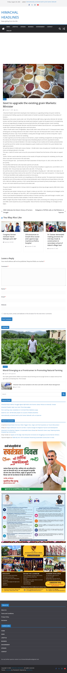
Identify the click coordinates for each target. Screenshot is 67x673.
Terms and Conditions (7, 613)
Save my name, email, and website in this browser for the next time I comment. (28, 314)
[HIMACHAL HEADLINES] (3, 29)
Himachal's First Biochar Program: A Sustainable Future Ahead (18, 430)
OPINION (23, 26)
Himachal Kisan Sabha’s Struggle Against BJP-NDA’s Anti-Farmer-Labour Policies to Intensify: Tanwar (28, 404)
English (9, 30)
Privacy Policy (5, 617)
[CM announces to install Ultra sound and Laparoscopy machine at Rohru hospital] (33, 222)
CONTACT (4, 651)
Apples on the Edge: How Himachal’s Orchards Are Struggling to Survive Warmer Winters (35, 435)
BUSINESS (31, 26)
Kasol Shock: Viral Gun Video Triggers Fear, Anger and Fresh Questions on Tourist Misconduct (33, 425)
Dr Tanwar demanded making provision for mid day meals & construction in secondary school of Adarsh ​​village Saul (55, 239)
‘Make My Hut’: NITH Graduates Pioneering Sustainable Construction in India (33, 437)
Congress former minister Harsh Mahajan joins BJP (9, 236)
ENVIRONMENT (40, 26)
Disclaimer (4, 620)
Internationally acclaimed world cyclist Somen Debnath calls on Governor (21, 415)
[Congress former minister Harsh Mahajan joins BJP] (11, 222)
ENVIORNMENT (5, 644)
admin (16, 110)
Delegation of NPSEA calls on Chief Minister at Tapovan (49, 211)
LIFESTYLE (15, 26)
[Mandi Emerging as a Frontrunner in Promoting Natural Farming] (33, 347)
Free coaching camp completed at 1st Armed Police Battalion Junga (19, 410)
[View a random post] (64, 29)
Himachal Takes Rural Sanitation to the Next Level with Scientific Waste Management (36, 384)
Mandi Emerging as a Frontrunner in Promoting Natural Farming (32, 370)
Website (3, 305)
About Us (3, 610)
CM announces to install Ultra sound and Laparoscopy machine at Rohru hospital (32, 238)
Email (3, 297)
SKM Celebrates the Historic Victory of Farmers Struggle (17, 211)
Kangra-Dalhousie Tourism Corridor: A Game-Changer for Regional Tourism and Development (32, 427)
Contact (49, 26)
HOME (3, 631)
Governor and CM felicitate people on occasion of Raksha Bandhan (19, 412)
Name (3, 289)
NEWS (8, 26)
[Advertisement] (33, 45)
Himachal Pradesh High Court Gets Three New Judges (16, 407)
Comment (4, 266)
